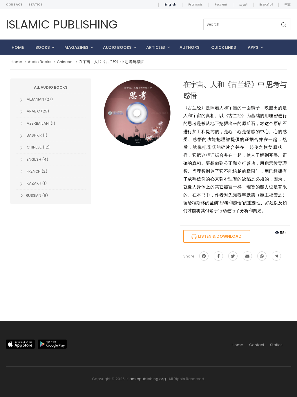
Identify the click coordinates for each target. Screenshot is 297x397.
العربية (243, 4)
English (170, 4)
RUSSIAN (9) (36, 195)
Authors (189, 47)
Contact (14, 4)
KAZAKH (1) (36, 183)
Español (266, 4)
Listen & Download (219, 236)
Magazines (76, 47)
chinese (65, 62)
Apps (253, 47)
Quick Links (223, 47)
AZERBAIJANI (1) (40, 123)
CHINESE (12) (38, 147)
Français (195, 4)
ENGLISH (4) (37, 159)
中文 (288, 4)
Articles (155, 47)
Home (18, 47)
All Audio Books (51, 87)
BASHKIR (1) (36, 135)
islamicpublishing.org (146, 379)
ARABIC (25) (37, 111)
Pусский (221, 4)
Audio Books (117, 47)
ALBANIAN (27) (39, 99)
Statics (35, 4)
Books (42, 47)
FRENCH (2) (36, 171)
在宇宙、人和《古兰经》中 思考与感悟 (111, 62)
